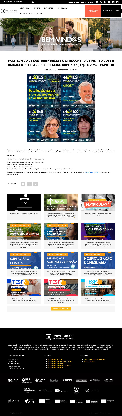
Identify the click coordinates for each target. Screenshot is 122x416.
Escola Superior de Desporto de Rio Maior (60, 361)
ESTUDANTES (48, 8)
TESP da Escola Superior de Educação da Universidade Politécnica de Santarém (98, 299)
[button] (33, 2)
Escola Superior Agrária (55, 359)
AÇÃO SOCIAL (39, 14)
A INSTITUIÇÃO (25, 8)
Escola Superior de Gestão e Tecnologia (59, 365)
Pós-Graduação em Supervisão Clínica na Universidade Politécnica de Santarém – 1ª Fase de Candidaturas (24, 273)
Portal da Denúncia (89, 361)
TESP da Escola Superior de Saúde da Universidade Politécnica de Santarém (24, 299)
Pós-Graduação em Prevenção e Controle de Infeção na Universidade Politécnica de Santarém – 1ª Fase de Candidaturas (61, 273)
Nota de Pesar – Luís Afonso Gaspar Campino (24, 213)
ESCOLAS (37, 8)
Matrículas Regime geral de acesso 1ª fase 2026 (98, 214)
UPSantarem (73, 70)
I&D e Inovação (62, 8)
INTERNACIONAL (25, 14)
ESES (66, 70)
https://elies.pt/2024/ (92, 172)
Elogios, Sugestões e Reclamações (94, 359)
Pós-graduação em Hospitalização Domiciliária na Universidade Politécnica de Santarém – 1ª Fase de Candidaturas (98, 273)
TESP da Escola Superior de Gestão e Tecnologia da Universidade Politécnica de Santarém (61, 300)
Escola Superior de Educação (56, 363)
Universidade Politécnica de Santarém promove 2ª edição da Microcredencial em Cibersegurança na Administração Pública (98, 244)
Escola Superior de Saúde (55, 367)
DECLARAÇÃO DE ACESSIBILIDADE (16, 413)
